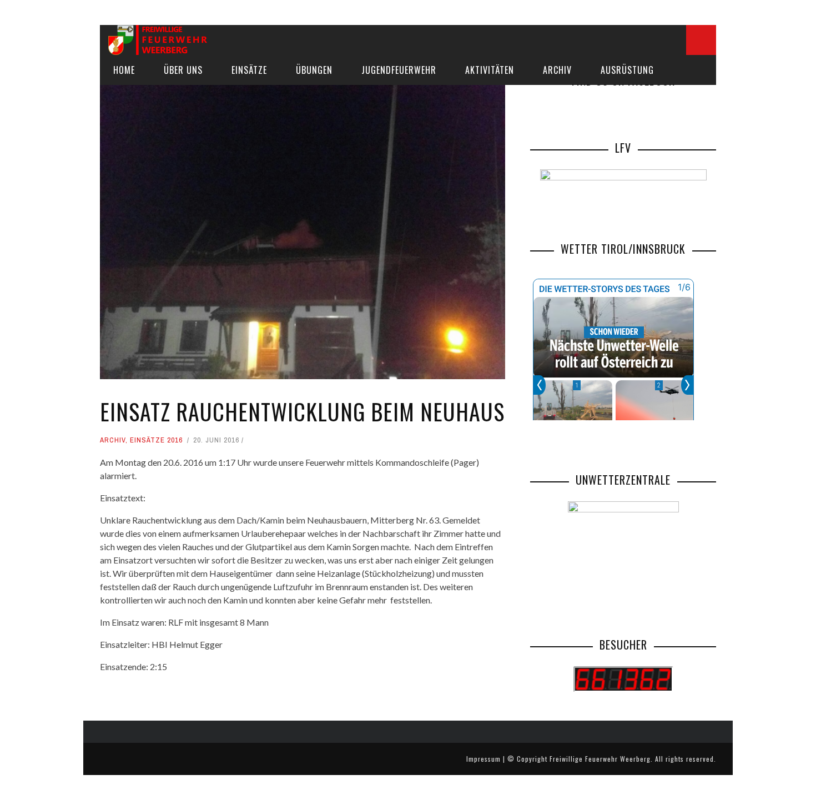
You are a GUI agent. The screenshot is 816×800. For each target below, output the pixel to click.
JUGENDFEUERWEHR (398, 70)
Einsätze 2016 (156, 440)
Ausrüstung (627, 70)
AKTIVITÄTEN (489, 70)
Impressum (483, 758)
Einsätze (249, 70)
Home (124, 70)
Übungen (314, 70)
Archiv (557, 70)
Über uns (183, 70)
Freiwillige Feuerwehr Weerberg (600, 758)
